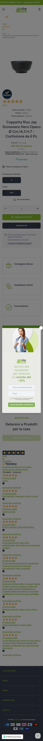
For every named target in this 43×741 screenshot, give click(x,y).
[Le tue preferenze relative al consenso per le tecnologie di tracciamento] (12, 736)
